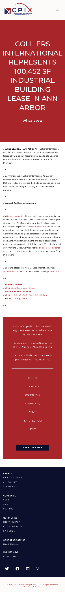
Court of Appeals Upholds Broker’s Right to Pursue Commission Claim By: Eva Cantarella (32, 330)
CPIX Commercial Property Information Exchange (18, 9)
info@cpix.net (9, 556)
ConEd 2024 (32, 395)
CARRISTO (37, 586)
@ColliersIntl (53, 271)
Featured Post (32, 420)
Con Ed (32, 377)
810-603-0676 (11, 552)
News (32, 429)
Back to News (32, 447)
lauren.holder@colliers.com (19, 298)
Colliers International (16, 216)
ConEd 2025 (32, 403)
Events (32, 412)
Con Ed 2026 (32, 386)
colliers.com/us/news (14, 271)
